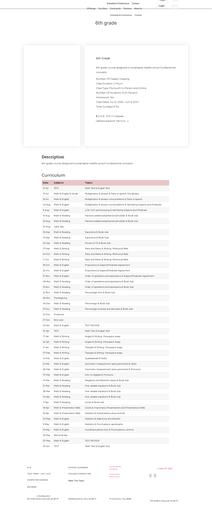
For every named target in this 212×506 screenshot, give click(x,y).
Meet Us (138, 8)
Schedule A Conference (121, 15)
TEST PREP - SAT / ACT (39, 473)
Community (115, 8)
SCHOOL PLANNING (78, 467)
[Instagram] (155, 475)
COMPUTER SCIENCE (37, 480)
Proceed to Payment (112, 131)
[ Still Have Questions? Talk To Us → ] (112, 121)
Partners (128, 8)
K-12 (29, 467)
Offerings (91, 8)
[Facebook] (150, 475)
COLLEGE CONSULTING (79, 473)
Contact (138, 15)
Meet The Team (76, 480)
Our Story (103, 8)
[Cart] (183, 6)
